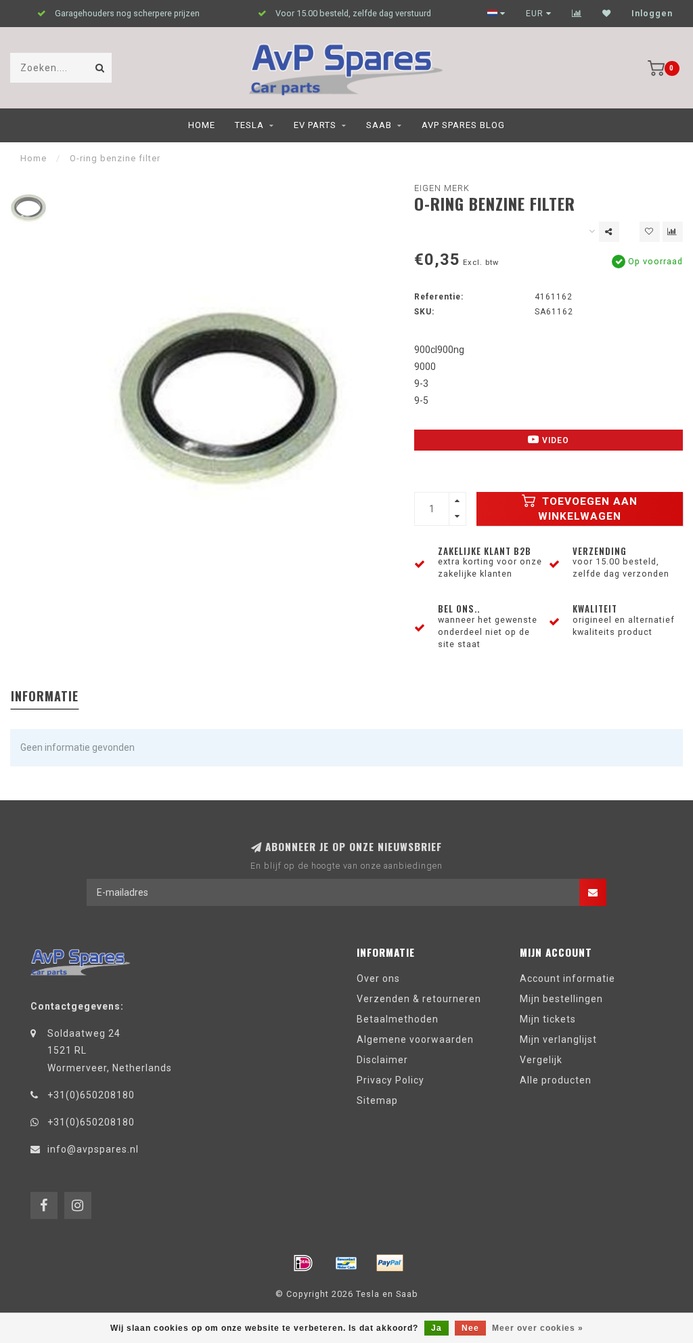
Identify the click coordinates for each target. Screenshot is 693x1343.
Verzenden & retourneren (419, 998)
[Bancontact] (346, 1263)
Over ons (378, 978)
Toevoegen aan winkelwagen (588, 508)
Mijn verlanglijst (558, 1039)
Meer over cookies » (537, 1328)
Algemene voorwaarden (415, 1039)
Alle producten (555, 1080)
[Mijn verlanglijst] (606, 13)
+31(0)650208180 (91, 1095)
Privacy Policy (390, 1080)
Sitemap (377, 1100)
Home (201, 125)
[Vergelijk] (577, 13)
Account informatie (567, 978)
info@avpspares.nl (93, 1149)
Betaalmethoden (398, 1019)
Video (554, 440)
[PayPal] (390, 1263)
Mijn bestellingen (561, 998)
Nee (470, 1328)
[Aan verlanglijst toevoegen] (650, 232)
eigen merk (442, 188)
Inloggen (652, 13)
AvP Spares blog (463, 125)
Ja (436, 1328)
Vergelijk (541, 1059)
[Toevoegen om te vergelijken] (673, 232)
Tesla (249, 125)
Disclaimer (382, 1059)
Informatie (45, 696)
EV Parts (315, 125)
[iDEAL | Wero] (303, 1263)
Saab (379, 125)
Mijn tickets (548, 1019)
